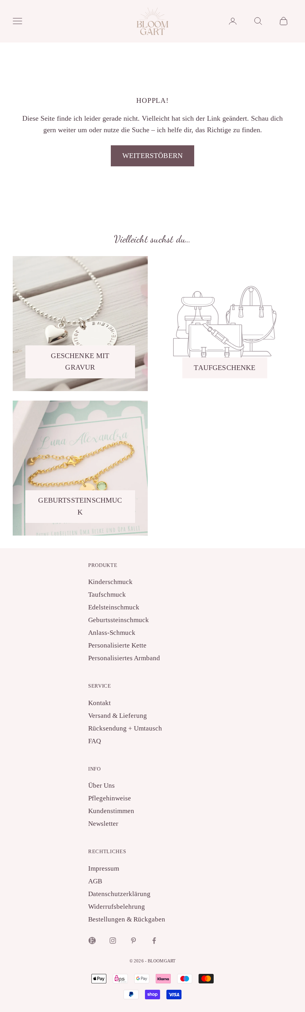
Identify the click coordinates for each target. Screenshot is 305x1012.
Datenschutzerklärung (119, 894)
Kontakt (99, 703)
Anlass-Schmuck (111, 632)
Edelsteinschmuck (113, 607)
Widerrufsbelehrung (116, 906)
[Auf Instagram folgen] (113, 941)
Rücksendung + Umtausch (125, 728)
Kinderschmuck (110, 582)
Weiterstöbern (152, 156)
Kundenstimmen (111, 811)
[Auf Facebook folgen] (154, 941)
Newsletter (103, 823)
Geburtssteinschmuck (80, 506)
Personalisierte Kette (117, 645)
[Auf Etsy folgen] (92, 940)
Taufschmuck (107, 594)
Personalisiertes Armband (124, 658)
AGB (95, 881)
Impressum (103, 868)
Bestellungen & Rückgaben (126, 919)
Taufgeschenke (224, 368)
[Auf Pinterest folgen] (133, 941)
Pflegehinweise (109, 798)
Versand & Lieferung (117, 715)
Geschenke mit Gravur (80, 362)
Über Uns (101, 785)
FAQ (94, 741)
